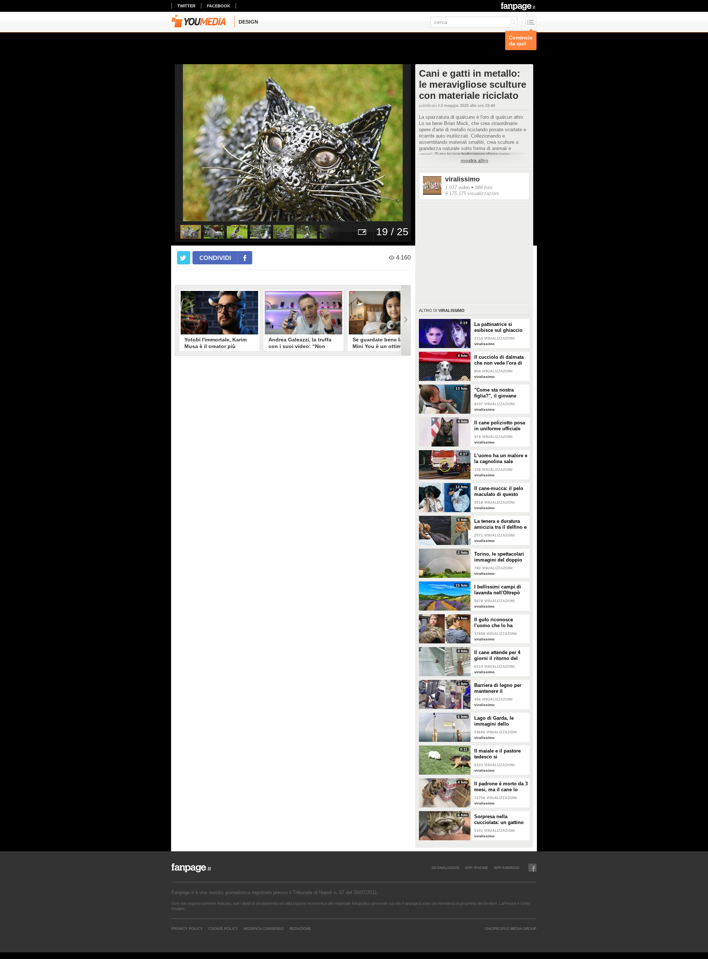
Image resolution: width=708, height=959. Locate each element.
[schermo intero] (362, 232)
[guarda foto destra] (316, 142)
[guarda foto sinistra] (198, 142)
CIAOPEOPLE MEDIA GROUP (511, 928)
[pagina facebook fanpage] (532, 868)
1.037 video (457, 187)
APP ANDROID (506, 867)
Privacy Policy (187, 928)
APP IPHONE (476, 867)
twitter (186, 6)
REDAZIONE (300, 928)
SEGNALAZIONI (445, 867)
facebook (218, 6)
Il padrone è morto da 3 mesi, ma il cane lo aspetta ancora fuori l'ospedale (501, 787)
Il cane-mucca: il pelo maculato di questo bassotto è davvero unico (498, 491)
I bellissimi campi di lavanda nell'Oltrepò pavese (497, 590)
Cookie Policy (223, 928)
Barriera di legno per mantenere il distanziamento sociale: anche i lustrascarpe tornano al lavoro (500, 688)
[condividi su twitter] (183, 257)
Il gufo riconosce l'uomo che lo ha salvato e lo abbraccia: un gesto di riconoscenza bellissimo (499, 623)
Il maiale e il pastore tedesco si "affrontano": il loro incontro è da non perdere (497, 754)
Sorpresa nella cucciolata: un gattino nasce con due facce (499, 820)
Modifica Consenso (264, 928)
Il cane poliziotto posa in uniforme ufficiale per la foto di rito (499, 426)
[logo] (519, 6)
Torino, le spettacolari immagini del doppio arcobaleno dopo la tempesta (499, 557)
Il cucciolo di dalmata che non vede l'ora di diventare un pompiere (500, 360)
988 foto (483, 187)
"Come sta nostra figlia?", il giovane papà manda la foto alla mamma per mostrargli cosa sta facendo (501, 393)
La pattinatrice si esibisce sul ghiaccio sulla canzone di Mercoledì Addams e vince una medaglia (498, 327)
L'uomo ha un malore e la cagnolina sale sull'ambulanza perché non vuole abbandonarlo (500, 459)
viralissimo (462, 179)
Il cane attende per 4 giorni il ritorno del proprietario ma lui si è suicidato (500, 655)
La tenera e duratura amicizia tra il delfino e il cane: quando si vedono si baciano (500, 524)
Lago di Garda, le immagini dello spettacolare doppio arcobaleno (497, 721)
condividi (215, 257)
